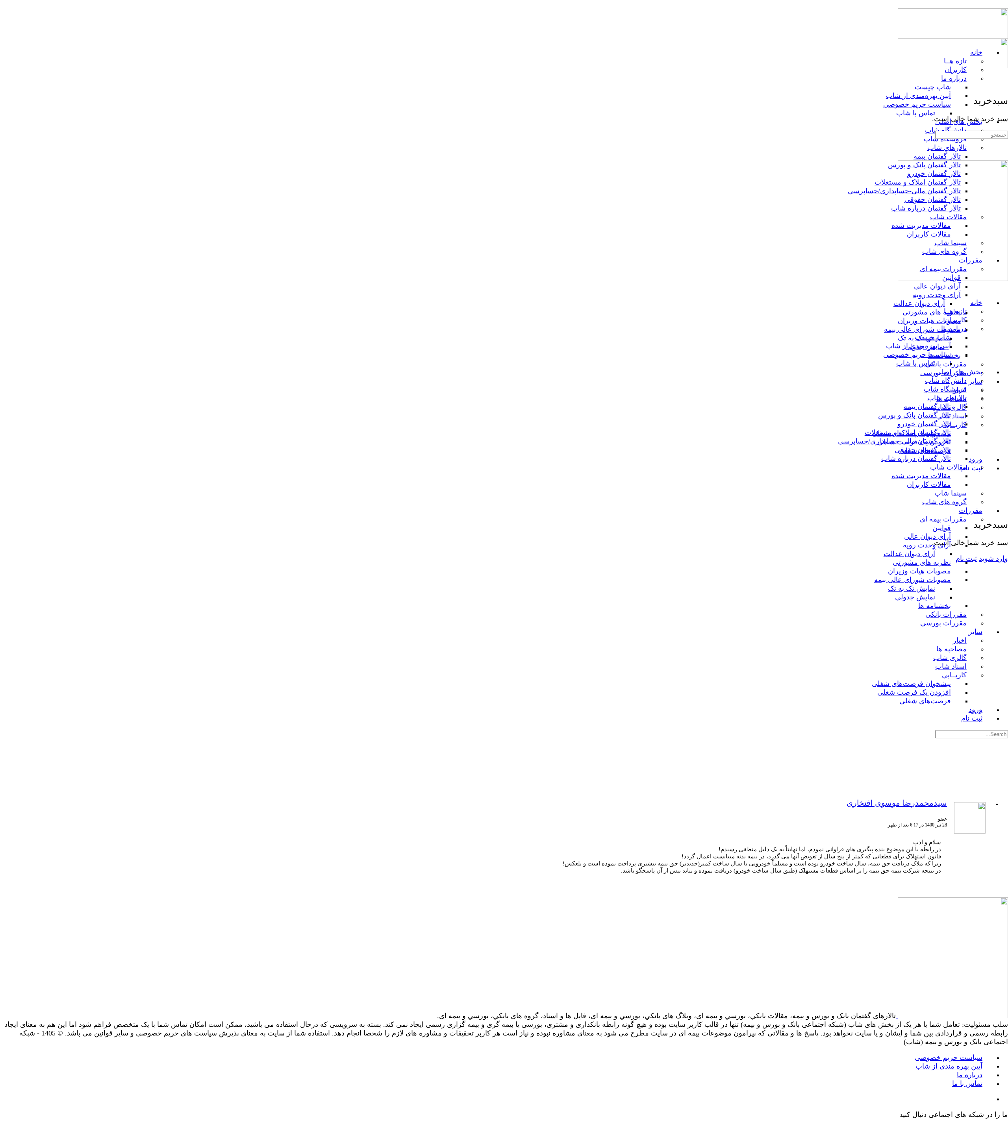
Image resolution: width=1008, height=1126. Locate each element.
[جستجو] (1003, 499)
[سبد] (1003, 507)
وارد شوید (993, 558)
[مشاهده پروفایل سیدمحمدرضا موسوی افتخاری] (970, 832)
